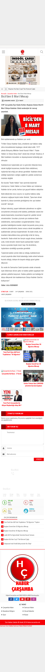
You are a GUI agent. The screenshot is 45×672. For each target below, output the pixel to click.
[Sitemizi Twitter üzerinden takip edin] (16, 599)
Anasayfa (3, 93)
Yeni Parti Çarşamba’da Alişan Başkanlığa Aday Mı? (11, 404)
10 (41, 329)
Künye (26, 615)
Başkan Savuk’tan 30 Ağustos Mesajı (33, 365)
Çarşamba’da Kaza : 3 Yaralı (11, 374)
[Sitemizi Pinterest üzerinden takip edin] (28, 599)
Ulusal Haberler (29, 611)
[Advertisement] (22, 22)
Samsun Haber (29, 607)
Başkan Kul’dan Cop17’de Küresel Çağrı (21, 89)
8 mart (11, 291)
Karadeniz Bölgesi (9, 611)
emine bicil (29, 291)
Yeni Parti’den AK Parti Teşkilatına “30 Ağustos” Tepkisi (12, 354)
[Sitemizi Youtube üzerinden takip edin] (22, 599)
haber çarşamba (6, 294)
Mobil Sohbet (27, 626)
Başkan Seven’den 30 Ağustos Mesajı (33, 345)
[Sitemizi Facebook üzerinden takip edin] (11, 599)
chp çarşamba (19, 291)
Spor (4, 615)
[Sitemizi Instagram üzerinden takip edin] (33, 599)
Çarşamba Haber (12, 93)
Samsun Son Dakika (6, 626)
